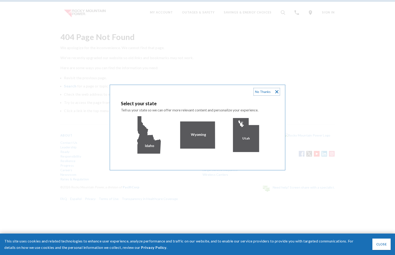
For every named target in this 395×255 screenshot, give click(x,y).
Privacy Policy (153, 247)
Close (381, 244)
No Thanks (263, 92)
